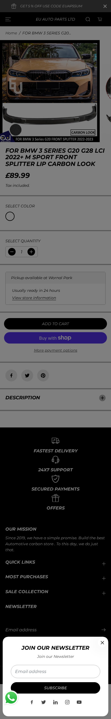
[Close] (102, 643)
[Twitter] (44, 702)
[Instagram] (67, 702)
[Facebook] (32, 702)
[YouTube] (79, 702)
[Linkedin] (55, 702)
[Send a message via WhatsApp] (11, 697)
